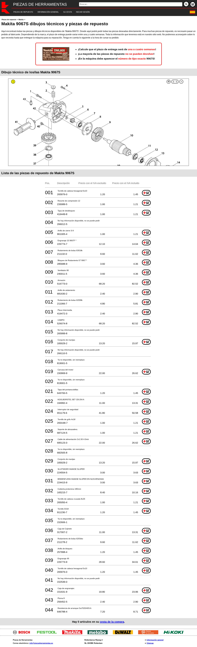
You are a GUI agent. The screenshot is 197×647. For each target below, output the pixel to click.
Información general (155, 640)
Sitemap (150, 643)
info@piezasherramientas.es (41, 643)
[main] (98, 321)
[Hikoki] (174, 633)
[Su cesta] (193, 4)
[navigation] (95, 12)
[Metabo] (98, 633)
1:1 (175, 81)
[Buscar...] (186, 4)
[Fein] (149, 633)
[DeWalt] (123, 633)
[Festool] (48, 633)
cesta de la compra (112, 621)
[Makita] (73, 633)
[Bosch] (22, 633)
